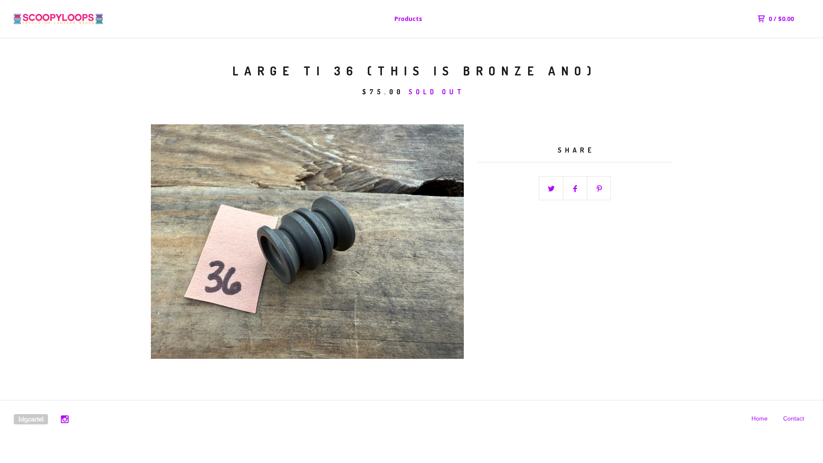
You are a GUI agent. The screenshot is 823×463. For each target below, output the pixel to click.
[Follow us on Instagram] (65, 420)
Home (759, 418)
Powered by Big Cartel (31, 419)
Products (408, 19)
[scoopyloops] (58, 19)
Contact (793, 418)
